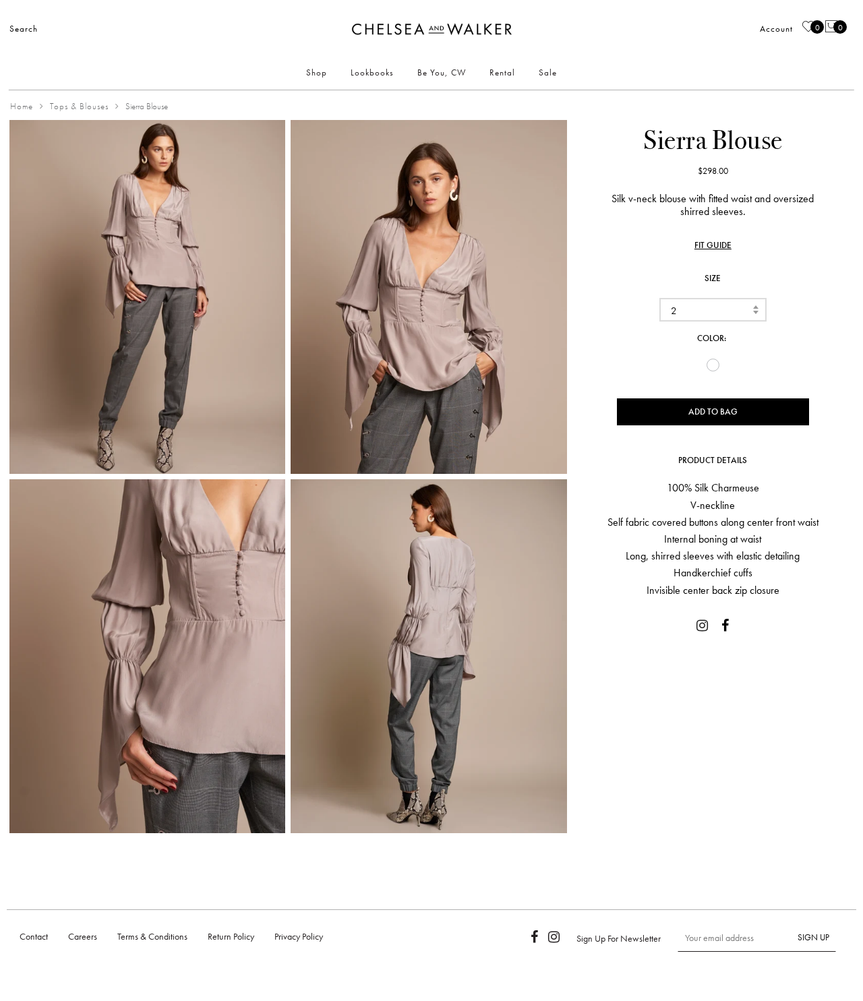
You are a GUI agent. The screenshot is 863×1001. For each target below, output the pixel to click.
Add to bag (713, 411)
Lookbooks (372, 72)
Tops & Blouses (79, 106)
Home (21, 106)
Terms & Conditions (152, 936)
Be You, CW (441, 72)
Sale (548, 72)
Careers (82, 936)
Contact (34, 936)
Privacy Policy (298, 936)
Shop (316, 72)
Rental (502, 72)
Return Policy (231, 936)
